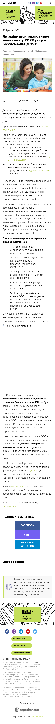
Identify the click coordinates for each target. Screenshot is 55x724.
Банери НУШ (19, 646)
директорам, (19, 51)
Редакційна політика (22, 653)
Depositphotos (11, 506)
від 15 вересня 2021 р (29, 172)
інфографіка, (42, 51)
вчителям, (8, 51)
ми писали (17, 486)
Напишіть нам (51, 3)
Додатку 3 (33, 470)
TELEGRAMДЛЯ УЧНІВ (27, 544)
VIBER (27, 534)
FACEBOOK (27, 525)
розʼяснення (9, 54)
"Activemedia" (37, 716)
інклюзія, (30, 51)
